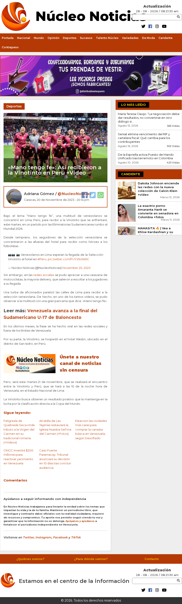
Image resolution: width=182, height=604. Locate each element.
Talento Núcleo (107, 38)
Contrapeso (10, 47)
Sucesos (86, 38)
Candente (165, 38)
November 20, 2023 (76, 268)
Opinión (53, 38)
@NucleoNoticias (74, 193)
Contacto (151, 559)
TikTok (76, 537)
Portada (8, 38)
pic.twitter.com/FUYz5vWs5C (68, 259)
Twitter (28, 537)
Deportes (69, 38)
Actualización (157, 6)
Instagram (43, 537)
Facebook (60, 537)
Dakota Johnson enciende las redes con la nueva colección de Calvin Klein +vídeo (158, 188)
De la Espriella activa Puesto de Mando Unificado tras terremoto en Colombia (146, 156)
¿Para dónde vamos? (91, 559)
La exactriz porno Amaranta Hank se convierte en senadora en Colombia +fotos (158, 211)
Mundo (39, 38)
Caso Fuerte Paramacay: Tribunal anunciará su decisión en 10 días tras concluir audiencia (55, 459)
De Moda (148, 38)
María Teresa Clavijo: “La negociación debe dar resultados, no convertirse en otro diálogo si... (149, 117)
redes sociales (43, 275)
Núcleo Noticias (91, 15)
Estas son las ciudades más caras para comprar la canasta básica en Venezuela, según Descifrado (91, 429)
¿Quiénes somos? (30, 559)
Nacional (23, 38)
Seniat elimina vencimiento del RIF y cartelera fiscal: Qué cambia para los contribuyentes (144, 137)
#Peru (42, 259)
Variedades (130, 38)
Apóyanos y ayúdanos (80, 521)
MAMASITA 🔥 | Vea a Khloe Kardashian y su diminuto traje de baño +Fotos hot (156, 233)
